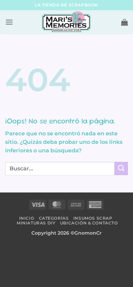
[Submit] (121, 168)
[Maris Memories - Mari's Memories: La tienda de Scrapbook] (66, 22)
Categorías (54, 218)
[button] (9, 22)
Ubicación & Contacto (89, 222)
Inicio (26, 218)
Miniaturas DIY (36, 222)
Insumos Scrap (93, 218)
